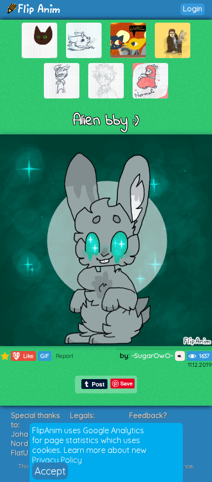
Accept (50, 471)
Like (23, 355)
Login (192, 8)
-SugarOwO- (153, 355)
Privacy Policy (57, 460)
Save (126, 383)
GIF (44, 356)
